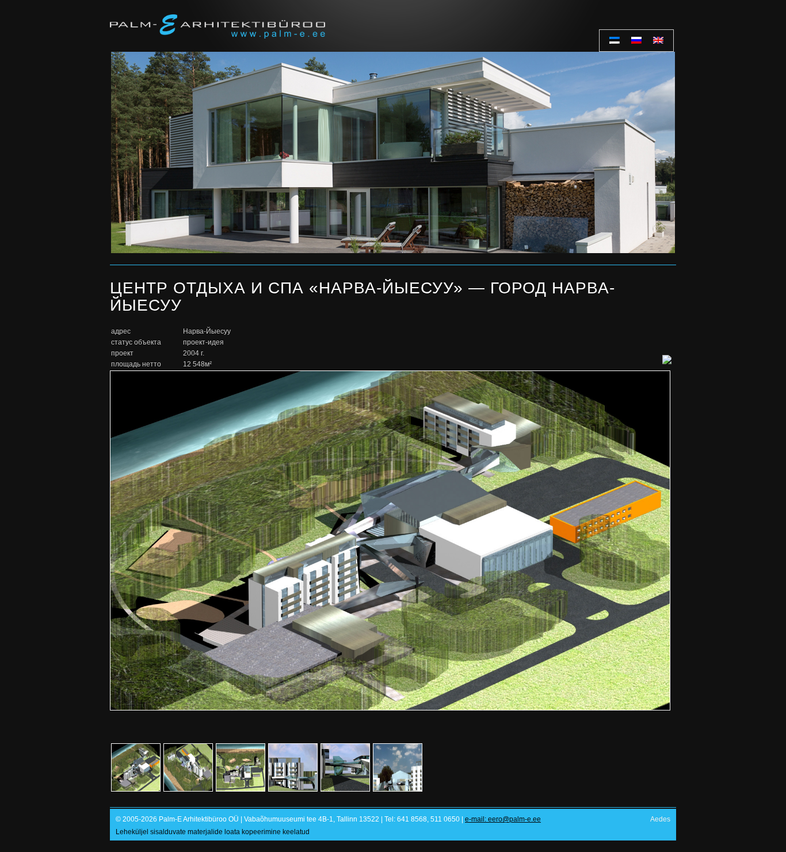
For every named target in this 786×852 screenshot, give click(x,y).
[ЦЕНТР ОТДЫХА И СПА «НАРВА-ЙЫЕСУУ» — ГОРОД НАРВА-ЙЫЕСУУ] (390, 708)
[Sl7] (393, 152)
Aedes (660, 819)
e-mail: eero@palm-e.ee (503, 819)
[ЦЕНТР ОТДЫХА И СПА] (132, 768)
